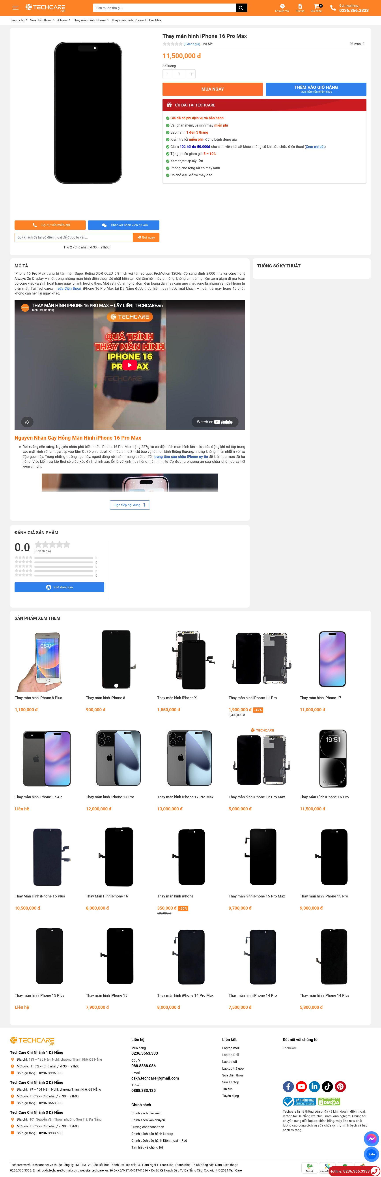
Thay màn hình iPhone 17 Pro (110, 797)
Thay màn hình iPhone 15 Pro (324, 896)
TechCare (290, 1048)
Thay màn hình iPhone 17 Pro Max (185, 797)
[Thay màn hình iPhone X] (190, 659)
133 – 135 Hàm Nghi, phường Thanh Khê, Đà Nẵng (65, 1059)
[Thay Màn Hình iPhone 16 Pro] (333, 758)
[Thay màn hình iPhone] (190, 857)
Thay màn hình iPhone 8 (105, 698)
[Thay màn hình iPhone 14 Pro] (262, 957)
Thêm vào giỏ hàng (316, 89)
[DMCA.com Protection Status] (329, 1102)
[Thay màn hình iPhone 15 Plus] (48, 957)
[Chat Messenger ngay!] (371, 1138)
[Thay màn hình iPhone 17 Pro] (119, 758)
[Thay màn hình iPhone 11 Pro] (262, 659)
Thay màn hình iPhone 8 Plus (38, 698)
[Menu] (15, 7)
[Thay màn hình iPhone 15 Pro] (333, 857)
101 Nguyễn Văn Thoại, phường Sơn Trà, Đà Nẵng (65, 1119)
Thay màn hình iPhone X (177, 698)
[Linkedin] (314, 1086)
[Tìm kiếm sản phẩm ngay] (241, 8)
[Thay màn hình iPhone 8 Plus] (48, 659)
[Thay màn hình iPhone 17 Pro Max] (190, 758)
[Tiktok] (327, 1086)
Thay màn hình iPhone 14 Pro (253, 995)
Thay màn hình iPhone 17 (320, 698)
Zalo (371, 1154)
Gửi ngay (148, 237)
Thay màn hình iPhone (175, 896)
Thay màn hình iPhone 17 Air (38, 797)
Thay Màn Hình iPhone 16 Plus (40, 896)
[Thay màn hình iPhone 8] (119, 659)
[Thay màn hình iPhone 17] (333, 659)
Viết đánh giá (63, 587)
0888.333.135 (143, 1090)
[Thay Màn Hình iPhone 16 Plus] (48, 857)
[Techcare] (45, 8)
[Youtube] (301, 1086)
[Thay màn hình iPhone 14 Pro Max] (190, 957)
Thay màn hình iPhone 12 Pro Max (257, 797)
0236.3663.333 (51, 1103)
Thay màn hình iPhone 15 (106, 995)
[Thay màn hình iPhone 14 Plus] (333, 957)
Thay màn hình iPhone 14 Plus (324, 995)
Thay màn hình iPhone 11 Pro (253, 698)
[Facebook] (288, 1086)
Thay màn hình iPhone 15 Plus (39, 995)
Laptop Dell (230, 1055)
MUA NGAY (213, 89)
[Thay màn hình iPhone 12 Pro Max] (262, 758)
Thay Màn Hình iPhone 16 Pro (324, 797)
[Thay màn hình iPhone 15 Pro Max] (262, 857)
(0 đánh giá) (192, 44)
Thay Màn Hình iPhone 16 (107, 896)
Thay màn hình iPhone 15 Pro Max (257, 896)
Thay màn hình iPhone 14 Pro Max (185, 995)
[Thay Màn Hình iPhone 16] (119, 857)
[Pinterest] (340, 1086)
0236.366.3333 (354, 10)
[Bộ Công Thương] (300, 1101)
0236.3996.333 (51, 1073)
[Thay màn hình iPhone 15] (119, 957)
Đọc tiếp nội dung (127, 505)
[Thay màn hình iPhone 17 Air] (48, 758)
